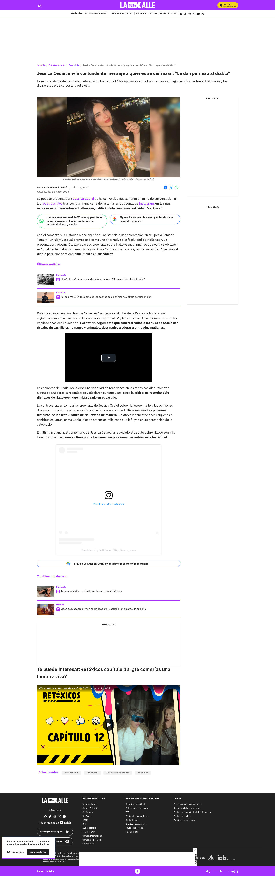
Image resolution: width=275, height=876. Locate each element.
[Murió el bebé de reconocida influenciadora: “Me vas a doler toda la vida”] (45, 279)
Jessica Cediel (71, 772)
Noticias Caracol (90, 804)
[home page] (137, 5)
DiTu (84, 824)
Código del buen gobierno (137, 816)
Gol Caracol (87, 812)
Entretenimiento (57, 65)
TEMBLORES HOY (168, 13)
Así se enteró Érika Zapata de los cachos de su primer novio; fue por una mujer (106, 296)
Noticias (60, 604)
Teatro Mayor (88, 832)
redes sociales (51, 203)
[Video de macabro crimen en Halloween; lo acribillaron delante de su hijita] (45, 609)
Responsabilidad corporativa (187, 808)
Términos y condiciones (184, 820)
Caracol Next (88, 844)
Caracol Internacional (92, 836)
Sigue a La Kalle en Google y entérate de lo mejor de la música (111, 563)
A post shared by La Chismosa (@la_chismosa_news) (108, 550)
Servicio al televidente (136, 804)
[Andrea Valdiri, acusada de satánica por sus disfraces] (45, 591)
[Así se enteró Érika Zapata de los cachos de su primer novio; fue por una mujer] (45, 297)
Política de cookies (182, 816)
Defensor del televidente (137, 808)
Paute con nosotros (134, 828)
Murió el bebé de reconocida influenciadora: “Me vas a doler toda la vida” (103, 279)
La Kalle (41, 65)
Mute (208, 871)
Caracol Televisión (90, 808)
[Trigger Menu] (39, 5)
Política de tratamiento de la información (192, 812)
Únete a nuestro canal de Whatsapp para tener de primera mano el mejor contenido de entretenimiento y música (75, 221)
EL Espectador (89, 828)
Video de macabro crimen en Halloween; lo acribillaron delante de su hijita (103, 608)
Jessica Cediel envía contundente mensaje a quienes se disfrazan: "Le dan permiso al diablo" (129, 65)
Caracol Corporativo (91, 840)
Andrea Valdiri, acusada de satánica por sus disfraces (91, 591)
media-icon (137, 871)
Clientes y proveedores (136, 824)
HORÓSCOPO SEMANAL (96, 13)
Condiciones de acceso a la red (188, 804)
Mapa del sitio (132, 832)
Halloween (92, 772)
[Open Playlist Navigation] (237, 871)
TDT (127, 812)
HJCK (85, 820)
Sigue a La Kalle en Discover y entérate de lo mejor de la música (146, 219)
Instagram (146, 203)
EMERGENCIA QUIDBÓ (122, 13)
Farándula (74, 65)
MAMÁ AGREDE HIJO (146, 13)
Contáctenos (131, 820)
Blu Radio (86, 816)
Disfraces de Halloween (118, 772)
